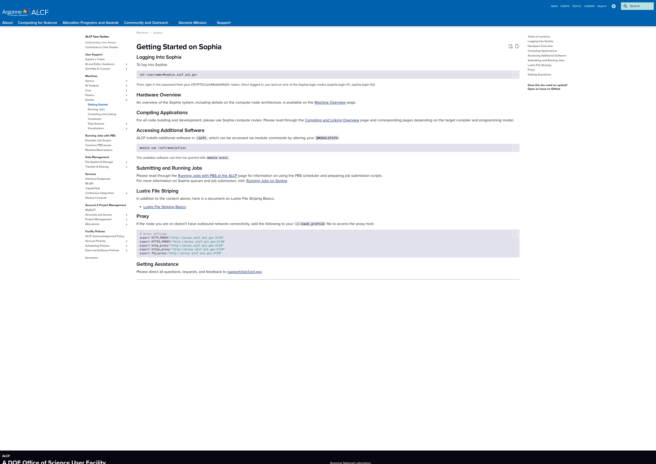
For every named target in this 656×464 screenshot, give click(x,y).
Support (224, 22)
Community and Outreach (146, 22)
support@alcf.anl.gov (244, 271)
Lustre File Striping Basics (164, 207)
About (7, 22)
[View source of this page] (510, 46)
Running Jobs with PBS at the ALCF (207, 175)
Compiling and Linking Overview (332, 120)
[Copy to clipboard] (515, 74)
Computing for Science (37, 22)
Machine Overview (330, 102)
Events (565, 6)
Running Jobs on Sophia (266, 180)
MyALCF (602, 6)
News (554, 6)
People (577, 6)
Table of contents (539, 36)
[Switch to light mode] (614, 6)
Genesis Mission (193, 22)
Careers (589, 6)
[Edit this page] (517, 46)
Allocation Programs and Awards (91, 22)
